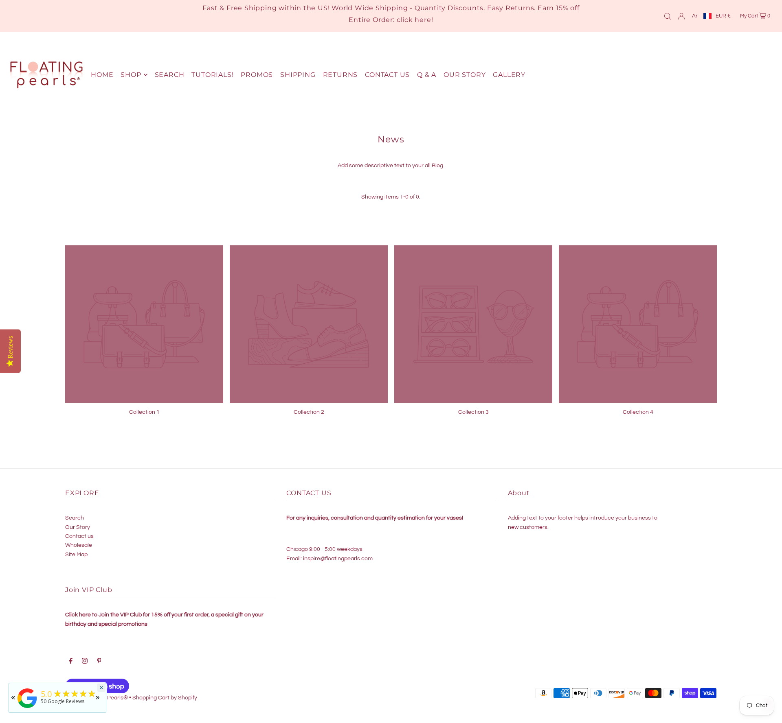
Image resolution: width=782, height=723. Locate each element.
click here (414, 20)
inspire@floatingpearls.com (338, 558)
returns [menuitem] (340, 75)
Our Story (77, 527)
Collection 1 (144, 412)
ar (694, 16)
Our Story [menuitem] (464, 75)
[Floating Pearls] (27, 708)
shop (131, 75)
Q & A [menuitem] (426, 75)
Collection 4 (638, 412)
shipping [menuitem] (297, 75)
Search (74, 518)
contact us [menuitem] (387, 75)
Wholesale (78, 545)
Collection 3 (473, 412)
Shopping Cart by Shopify (164, 698)
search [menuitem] (170, 75)
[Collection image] (144, 324)
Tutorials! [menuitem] (212, 75)
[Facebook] (70, 661)
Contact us (79, 536)
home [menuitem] (102, 75)
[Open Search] (667, 15)
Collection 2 (309, 412)
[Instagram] (85, 661)
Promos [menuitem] (257, 75)
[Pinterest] (99, 661)
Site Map (76, 554)
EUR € (723, 16)
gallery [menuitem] (509, 75)
